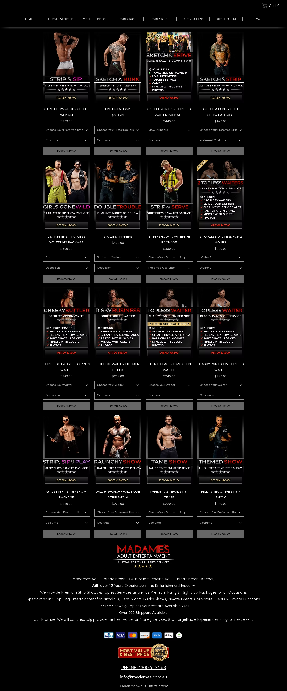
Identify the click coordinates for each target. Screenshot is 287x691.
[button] (272, 5)
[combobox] (66, 130)
